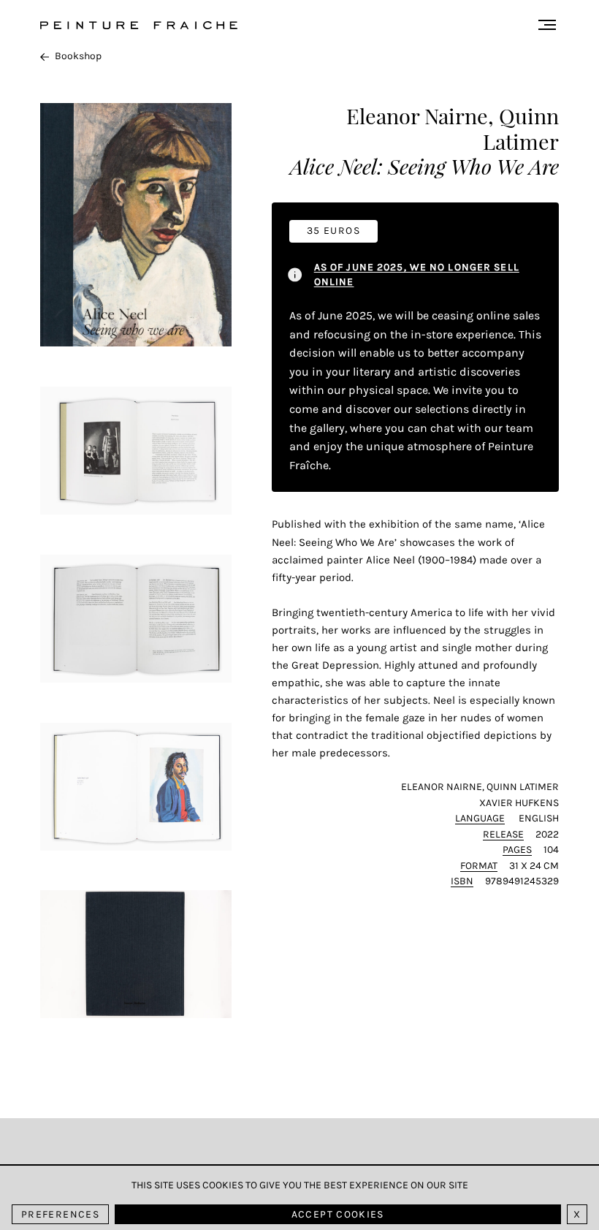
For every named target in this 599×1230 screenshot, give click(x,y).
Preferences (60, 1214)
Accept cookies (337, 1214)
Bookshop (78, 55)
